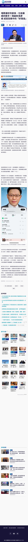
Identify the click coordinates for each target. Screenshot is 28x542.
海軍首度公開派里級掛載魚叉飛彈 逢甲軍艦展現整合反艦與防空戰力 (14, 309)
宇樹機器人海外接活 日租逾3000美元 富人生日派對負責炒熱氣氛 (5, 387)
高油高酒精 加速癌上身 (13, 355)
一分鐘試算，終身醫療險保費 (9, 325)
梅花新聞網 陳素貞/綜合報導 (7, 48)
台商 (24, 5)
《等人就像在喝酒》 (8, 286)
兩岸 (16, 5)
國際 (20, 5)
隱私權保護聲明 (12, 528)
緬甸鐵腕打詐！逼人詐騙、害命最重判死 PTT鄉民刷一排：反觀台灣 (13, 366)
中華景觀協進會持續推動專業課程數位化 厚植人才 (5, 352)
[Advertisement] (14, 424)
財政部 (22, 286)
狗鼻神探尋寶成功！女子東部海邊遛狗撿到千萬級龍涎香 (22, 387)
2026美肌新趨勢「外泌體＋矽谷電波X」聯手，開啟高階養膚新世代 (14, 341)
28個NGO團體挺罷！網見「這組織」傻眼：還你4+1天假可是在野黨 (13, 311)
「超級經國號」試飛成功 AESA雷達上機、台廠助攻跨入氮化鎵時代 (5, 366)
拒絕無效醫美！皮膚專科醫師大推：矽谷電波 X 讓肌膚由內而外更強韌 (22, 354)
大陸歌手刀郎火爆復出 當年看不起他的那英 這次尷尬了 (22, 377)
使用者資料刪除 (20, 528)
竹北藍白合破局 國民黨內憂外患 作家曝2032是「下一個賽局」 (14, 314)
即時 (3, 5)
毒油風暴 (7, 5)
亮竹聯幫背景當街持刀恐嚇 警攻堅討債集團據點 (22, 366)
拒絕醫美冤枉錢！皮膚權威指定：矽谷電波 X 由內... (12, 317)
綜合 (3, 24)
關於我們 (6, 528)
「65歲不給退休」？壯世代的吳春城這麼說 (12, 320)
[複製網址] (13, 25)
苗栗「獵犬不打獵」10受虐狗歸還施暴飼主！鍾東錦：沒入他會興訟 (13, 377)
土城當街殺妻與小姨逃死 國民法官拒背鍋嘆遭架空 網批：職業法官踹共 (5, 377)
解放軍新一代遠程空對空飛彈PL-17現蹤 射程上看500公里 (22, 339)
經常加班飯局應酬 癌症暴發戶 (14, 390)
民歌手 (16, 286)
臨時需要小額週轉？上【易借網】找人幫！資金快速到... (12, 322)
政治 (13, 5)
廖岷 (14, 288)
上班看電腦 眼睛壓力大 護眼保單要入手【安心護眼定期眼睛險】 (5, 342)
